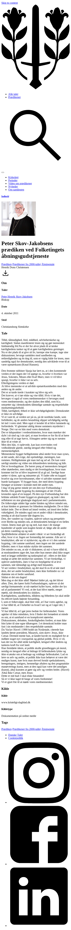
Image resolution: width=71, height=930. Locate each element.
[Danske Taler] (35, 88)
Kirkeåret (13, 177)
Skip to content (9, 2)
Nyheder (13, 186)
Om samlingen (16, 189)
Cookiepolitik (15, 738)
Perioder (12, 180)
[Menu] (2, 172)
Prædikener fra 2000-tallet (26, 264)
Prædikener (14, 97)
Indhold (5, 196)
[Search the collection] (35, 168)
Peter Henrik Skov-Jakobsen (16, 296)
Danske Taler (15, 734)
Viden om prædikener (20, 183)
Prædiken (6, 264)
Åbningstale (47, 264)
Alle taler (13, 94)
